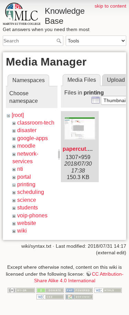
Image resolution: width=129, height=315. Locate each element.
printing (26, 184)
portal (24, 177)
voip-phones (32, 215)
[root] (18, 115)
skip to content (110, 6)
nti (20, 169)
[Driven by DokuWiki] (79, 296)
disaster (26, 130)
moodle (26, 146)
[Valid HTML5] (108, 290)
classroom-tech (35, 123)
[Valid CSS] (50, 296)
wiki (22, 231)
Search (59, 40)
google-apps (32, 138)
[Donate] (50, 290)
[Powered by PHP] (79, 290)
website (26, 223)
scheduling (30, 192)
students (27, 207)
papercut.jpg (79, 149)
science (26, 200)
